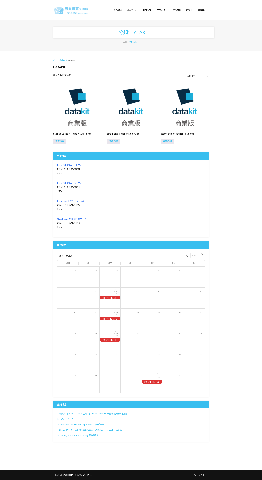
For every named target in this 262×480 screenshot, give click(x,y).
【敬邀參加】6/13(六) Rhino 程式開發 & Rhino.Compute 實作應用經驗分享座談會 (92, 414)
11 (117, 312)
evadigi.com (68, 475)
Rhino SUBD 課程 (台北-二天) (69, 165)
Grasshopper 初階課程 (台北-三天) (72, 219)
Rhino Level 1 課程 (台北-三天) (70, 201)
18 (117, 333)
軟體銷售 (63, 60)
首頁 (125, 42)
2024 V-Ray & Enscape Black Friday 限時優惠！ (77, 435)
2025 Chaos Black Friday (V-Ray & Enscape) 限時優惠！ (81, 424)
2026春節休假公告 (65, 419)
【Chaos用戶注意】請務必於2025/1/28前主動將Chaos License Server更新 (89, 430)
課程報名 (202, 475)
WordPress (87, 475)
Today (194, 255)
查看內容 (59, 141)
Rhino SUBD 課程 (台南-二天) (69, 183)
